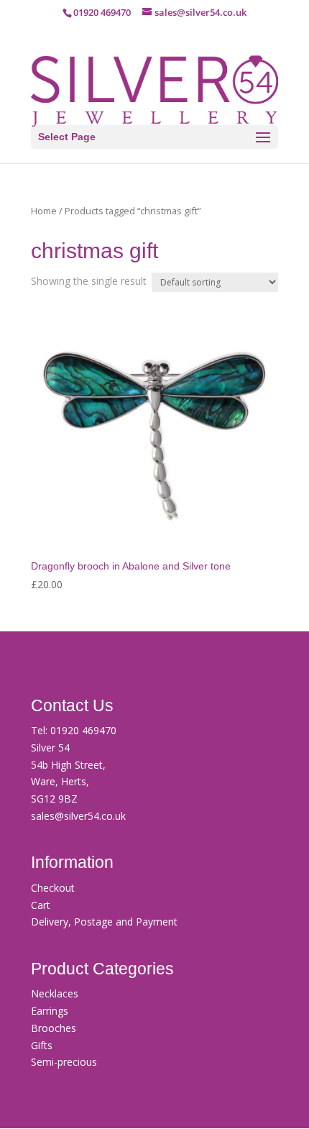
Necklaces (54, 993)
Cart (40, 905)
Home (44, 210)
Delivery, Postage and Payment (104, 921)
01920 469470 (83, 730)
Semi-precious (64, 1062)
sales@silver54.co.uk (78, 816)
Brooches (53, 1028)
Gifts (41, 1045)
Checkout (53, 888)
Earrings (49, 1011)
